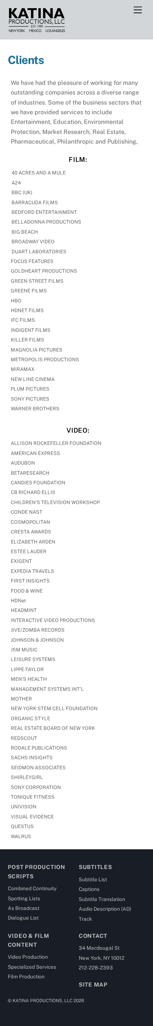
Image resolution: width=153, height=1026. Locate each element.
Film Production (26, 976)
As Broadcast (23, 908)
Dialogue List (23, 918)
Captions (89, 889)
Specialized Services (32, 967)
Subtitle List (93, 879)
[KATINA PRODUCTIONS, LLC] (36, 30)
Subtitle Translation (102, 899)
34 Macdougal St (99, 948)
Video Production (28, 957)
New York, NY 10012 (101, 958)
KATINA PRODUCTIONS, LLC (42, 1000)
